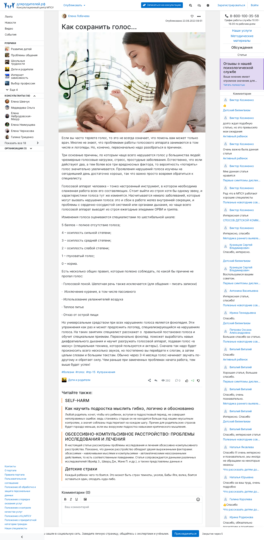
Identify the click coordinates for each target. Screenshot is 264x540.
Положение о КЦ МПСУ (18, 516)
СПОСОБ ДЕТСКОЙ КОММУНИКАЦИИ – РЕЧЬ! (242, 220)
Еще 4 (13, 90)
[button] (199, 5)
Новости (10, 22)
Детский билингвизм (236, 110)
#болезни (68, 372)
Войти (254, 5)
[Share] (149, 380)
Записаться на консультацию (163, 4)
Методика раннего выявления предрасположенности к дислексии (242, 238)
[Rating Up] (187, 380)
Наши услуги (242, 30)
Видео (9, 28)
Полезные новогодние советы (242, 202)
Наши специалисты (16, 528)
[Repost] (155, 380)
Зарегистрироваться (231, 5)
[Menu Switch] (22, 536)
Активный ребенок (235, 136)
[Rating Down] (198, 380)
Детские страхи (81, 468)
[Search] (190, 5)
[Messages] (199, 5)
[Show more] (34, 95)
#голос (80, 372)
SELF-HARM (77, 400)
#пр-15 (90, 372)
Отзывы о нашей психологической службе (238, 68)
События (10, 34)
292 (167, 380)
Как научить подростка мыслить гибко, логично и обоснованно (129, 408)
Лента (9, 16)
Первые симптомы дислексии (242, 180)
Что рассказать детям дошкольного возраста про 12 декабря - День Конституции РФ (242, 469)
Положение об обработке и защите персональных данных (20, 491)
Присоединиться (185, 533)
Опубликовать (72, 5)
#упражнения (106, 372)
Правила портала (15, 474)
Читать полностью (234, 84)
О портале (10, 470)
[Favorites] (192, 16)
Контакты (10, 466)
